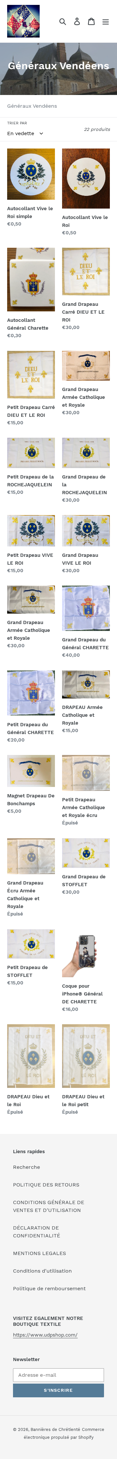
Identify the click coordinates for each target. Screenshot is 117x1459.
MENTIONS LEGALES (39, 1253)
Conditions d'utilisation (42, 1271)
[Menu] (105, 21)
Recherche (26, 1167)
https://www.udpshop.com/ (45, 1335)
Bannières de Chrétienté (55, 1429)
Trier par (17, 123)
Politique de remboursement (49, 1288)
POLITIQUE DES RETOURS (46, 1185)
